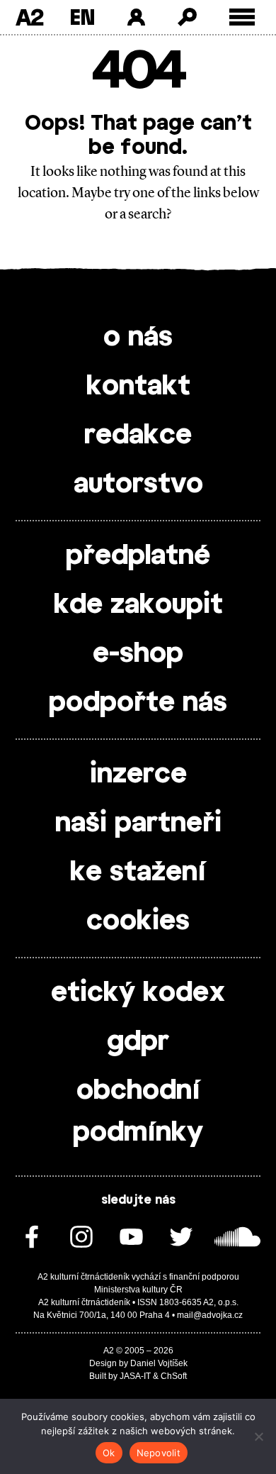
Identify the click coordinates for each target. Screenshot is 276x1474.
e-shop (138, 654)
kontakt (138, 387)
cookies (138, 921)
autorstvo (138, 484)
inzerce (138, 775)
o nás (138, 338)
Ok (109, 1452)
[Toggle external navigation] (242, 17)
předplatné (138, 556)
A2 (29, 17)
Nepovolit (158, 1452)
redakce (138, 436)
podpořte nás (138, 703)
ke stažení (138, 872)
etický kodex (138, 993)
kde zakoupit (138, 605)
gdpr (138, 1042)
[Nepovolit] (258, 1436)
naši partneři (138, 824)
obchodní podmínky (138, 1112)
